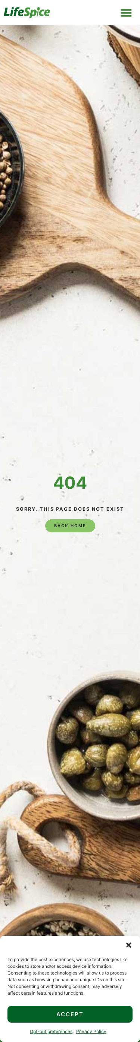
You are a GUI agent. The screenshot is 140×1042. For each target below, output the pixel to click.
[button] (129, 945)
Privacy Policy (91, 1031)
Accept (70, 1014)
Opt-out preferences (51, 1031)
